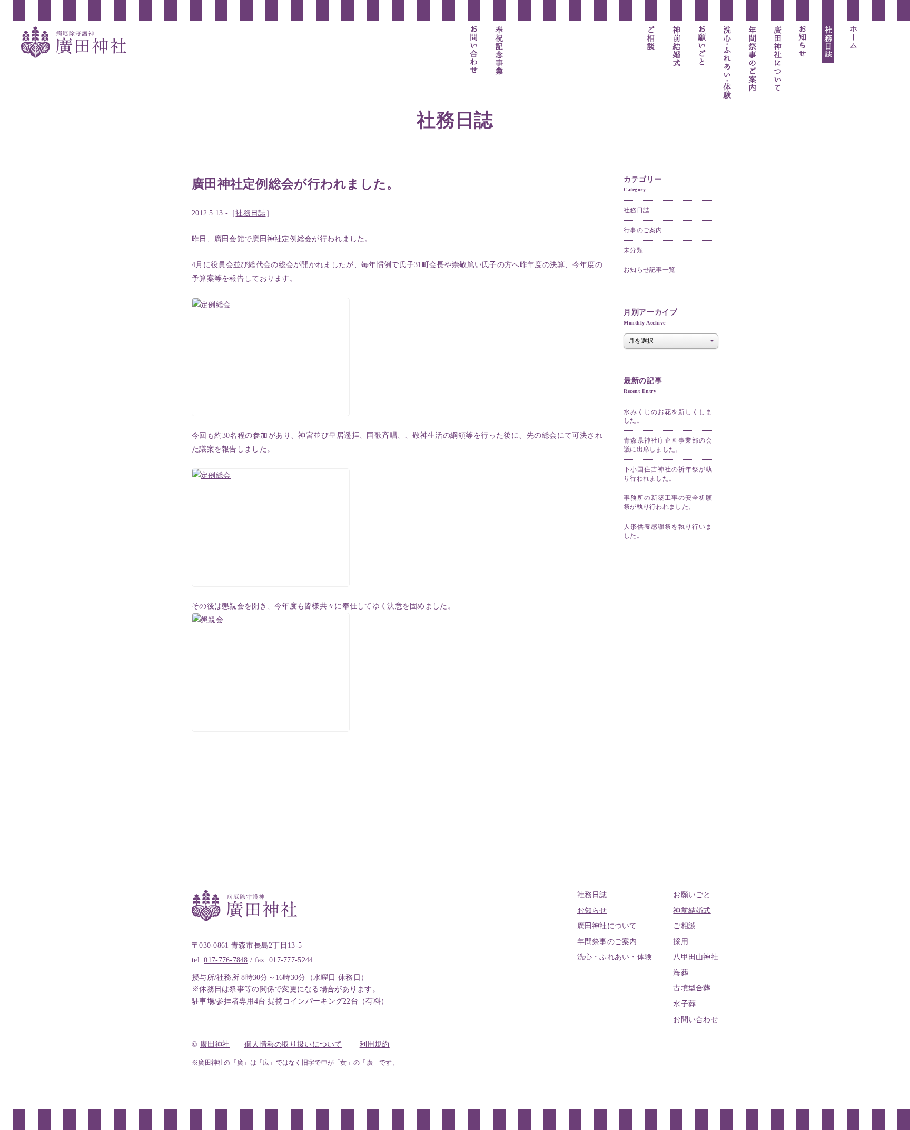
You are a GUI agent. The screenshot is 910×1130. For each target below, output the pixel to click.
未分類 (633, 250)
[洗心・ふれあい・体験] (726, 63)
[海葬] (575, 38)
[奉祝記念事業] (499, 51)
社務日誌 (250, 213)
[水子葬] (524, 42)
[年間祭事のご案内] (752, 59)
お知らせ (592, 911)
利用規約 (375, 1044)
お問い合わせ (695, 1020)
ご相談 (684, 926)
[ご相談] (651, 38)
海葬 (680, 973)
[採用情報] (625, 38)
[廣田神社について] (777, 59)
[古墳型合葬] (549, 47)
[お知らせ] (802, 42)
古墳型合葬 (691, 988)
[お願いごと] (701, 47)
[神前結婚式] (676, 47)
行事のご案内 (643, 230)
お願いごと (691, 895)
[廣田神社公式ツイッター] (878, 31)
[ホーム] (853, 37)
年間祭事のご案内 (607, 942)
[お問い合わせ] (474, 50)
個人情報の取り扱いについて (293, 1044)
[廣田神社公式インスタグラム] (878, 63)
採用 (680, 942)
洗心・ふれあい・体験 (614, 957)
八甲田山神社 (695, 957)
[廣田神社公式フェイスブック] (878, 47)
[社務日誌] (828, 42)
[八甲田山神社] (600, 51)
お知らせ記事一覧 (649, 269)
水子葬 (684, 1004)
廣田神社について (607, 926)
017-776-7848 (226, 960)
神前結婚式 (691, 911)
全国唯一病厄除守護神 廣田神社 (73, 42)
